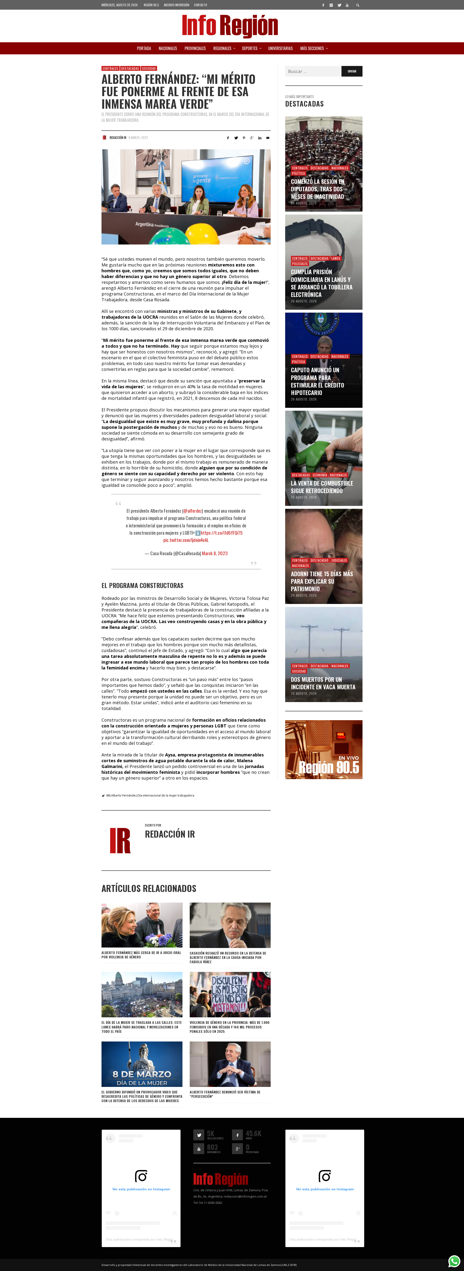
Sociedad (149, 68)
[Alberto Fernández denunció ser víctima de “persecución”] (222, 1064)
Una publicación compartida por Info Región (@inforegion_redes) (157, 1239)
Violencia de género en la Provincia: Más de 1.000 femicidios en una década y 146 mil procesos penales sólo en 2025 (229, 1027)
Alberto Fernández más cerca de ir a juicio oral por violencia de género (141, 954)
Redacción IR (118, 137)
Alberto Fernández (124, 795)
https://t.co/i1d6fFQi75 (221, 532)
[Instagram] (331, 5)
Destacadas (130, 68)
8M (108, 795)
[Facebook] (323, 5)
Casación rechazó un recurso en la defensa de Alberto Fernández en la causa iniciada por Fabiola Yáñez (228, 957)
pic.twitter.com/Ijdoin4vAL (186, 539)
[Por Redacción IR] (104, 137)
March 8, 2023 (214, 553)
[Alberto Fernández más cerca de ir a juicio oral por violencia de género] (134, 925)
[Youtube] (347, 5)
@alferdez (192, 510)
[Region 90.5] (323, 749)
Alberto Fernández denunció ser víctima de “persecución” (225, 1094)
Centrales (110, 68)
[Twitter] (339, 5)
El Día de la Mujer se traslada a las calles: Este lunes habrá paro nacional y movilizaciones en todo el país (142, 1027)
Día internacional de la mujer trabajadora (166, 795)
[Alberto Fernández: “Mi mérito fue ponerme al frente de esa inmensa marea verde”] (186, 196)
